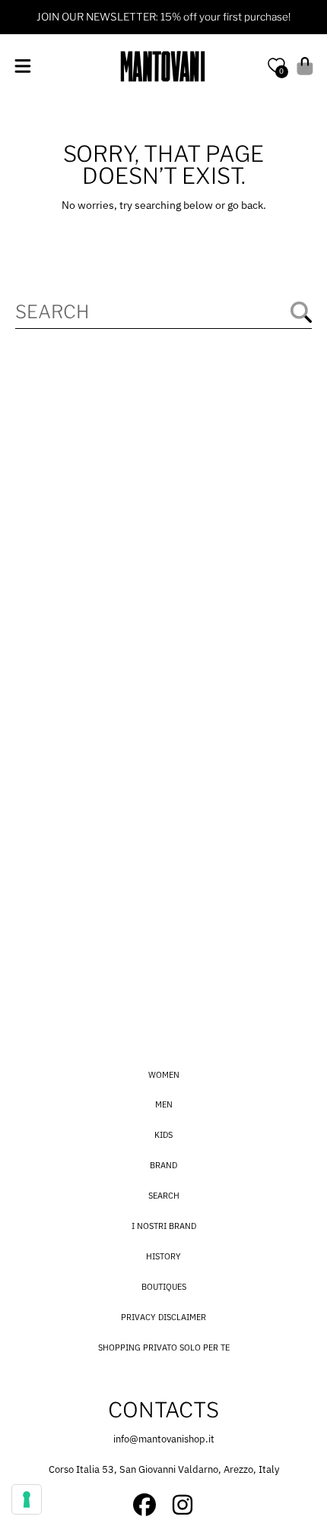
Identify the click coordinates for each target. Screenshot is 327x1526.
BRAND (163, 1165)
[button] (22, 66)
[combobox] (163, 312)
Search (163, 1195)
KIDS (163, 1134)
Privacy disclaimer (163, 1317)
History (163, 1256)
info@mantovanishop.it (163, 1439)
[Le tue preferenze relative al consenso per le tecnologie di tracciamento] (26, 1499)
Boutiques (163, 1286)
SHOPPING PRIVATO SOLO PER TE (164, 1347)
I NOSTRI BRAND (164, 1226)
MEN (164, 1104)
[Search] (301, 312)
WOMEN (163, 1074)
